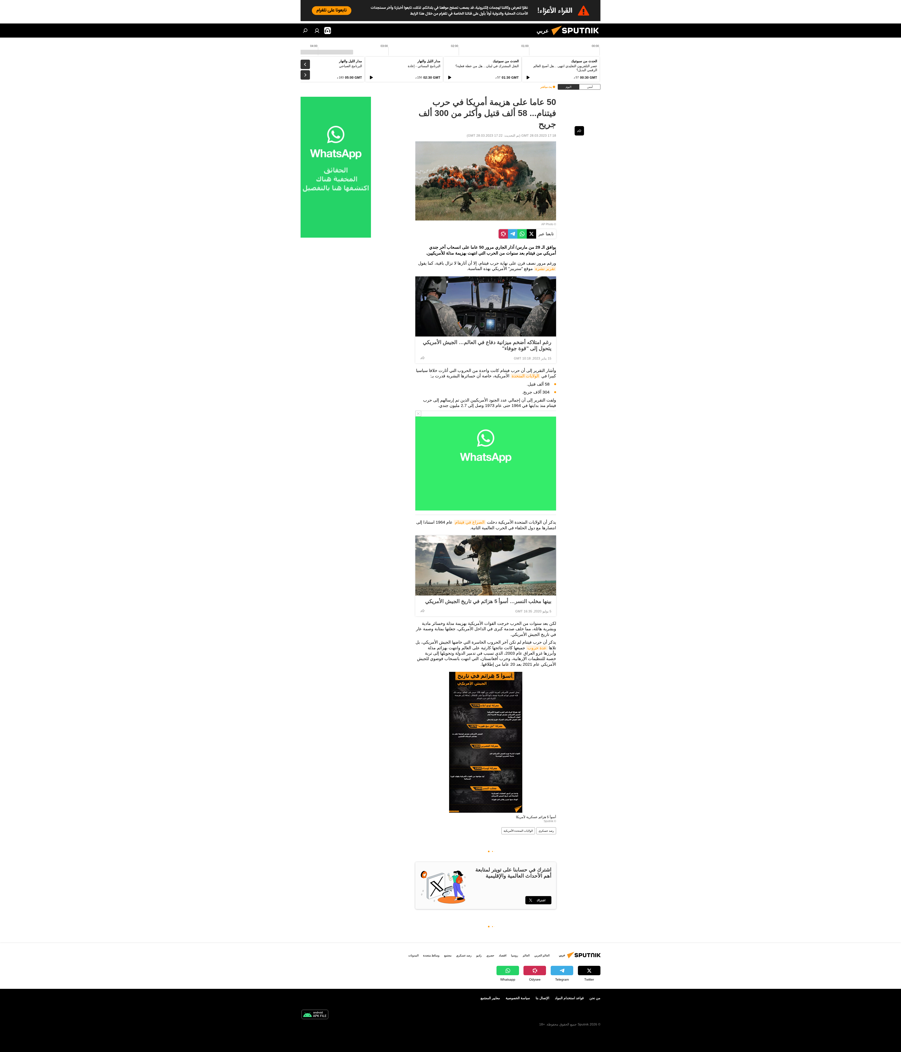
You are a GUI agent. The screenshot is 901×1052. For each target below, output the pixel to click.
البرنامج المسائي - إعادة (424, 66)
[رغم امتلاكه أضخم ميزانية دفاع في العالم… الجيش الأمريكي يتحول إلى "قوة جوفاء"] (485, 306)
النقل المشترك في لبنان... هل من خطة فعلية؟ (487, 66)
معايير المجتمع (490, 998)
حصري (490, 955)
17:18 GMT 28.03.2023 (538, 135)
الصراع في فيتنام (470, 522)
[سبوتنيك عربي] (577, 36)
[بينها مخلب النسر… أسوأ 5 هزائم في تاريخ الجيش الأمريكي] (485, 565)
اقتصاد (502, 955)
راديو (479, 955)
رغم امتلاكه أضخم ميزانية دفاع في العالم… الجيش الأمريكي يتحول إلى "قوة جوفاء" (487, 345)
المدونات (413, 955)
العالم (526, 955)
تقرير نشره (545, 268)
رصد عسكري (546, 830)
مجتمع (447, 955)
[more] (422, 358)
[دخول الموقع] (317, 30)
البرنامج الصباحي (350, 66)
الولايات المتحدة (525, 376)
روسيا (514, 955)
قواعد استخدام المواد (569, 998)
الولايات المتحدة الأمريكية (518, 830)
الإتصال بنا (542, 998)
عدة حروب (536, 648)
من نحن (594, 998)
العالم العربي (542, 955)
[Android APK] (315, 1015)
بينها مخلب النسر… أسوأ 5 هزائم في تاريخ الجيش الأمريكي (488, 601)
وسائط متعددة (431, 955)
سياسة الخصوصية (518, 998)
